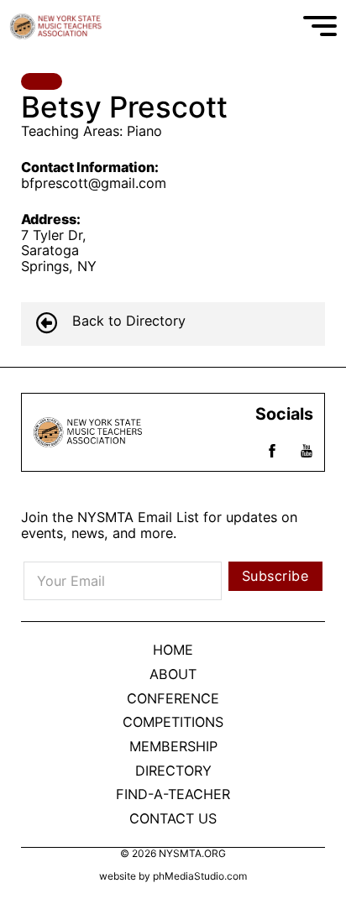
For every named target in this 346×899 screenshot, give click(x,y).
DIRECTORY (173, 771)
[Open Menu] (320, 26)
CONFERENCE (173, 699)
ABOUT (173, 674)
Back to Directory (129, 321)
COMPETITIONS (173, 722)
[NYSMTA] (58, 26)
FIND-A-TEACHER (173, 794)
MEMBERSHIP (173, 747)
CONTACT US (173, 819)
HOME (173, 650)
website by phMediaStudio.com (173, 876)
